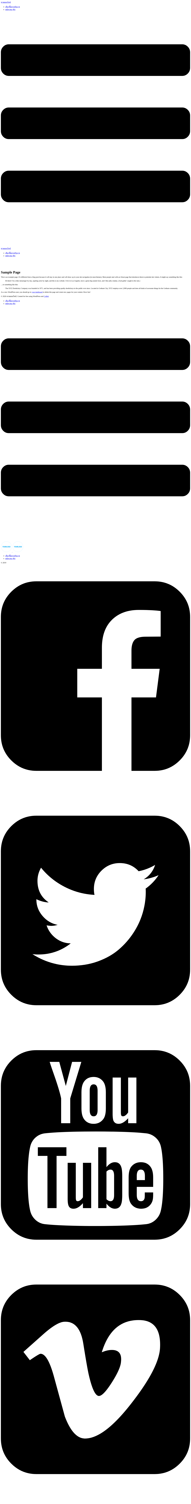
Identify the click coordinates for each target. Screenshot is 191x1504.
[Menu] (95, 130)
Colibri (46, 296)
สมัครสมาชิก (10, 10)
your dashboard (37, 292)
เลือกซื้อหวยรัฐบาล (12, 7)
